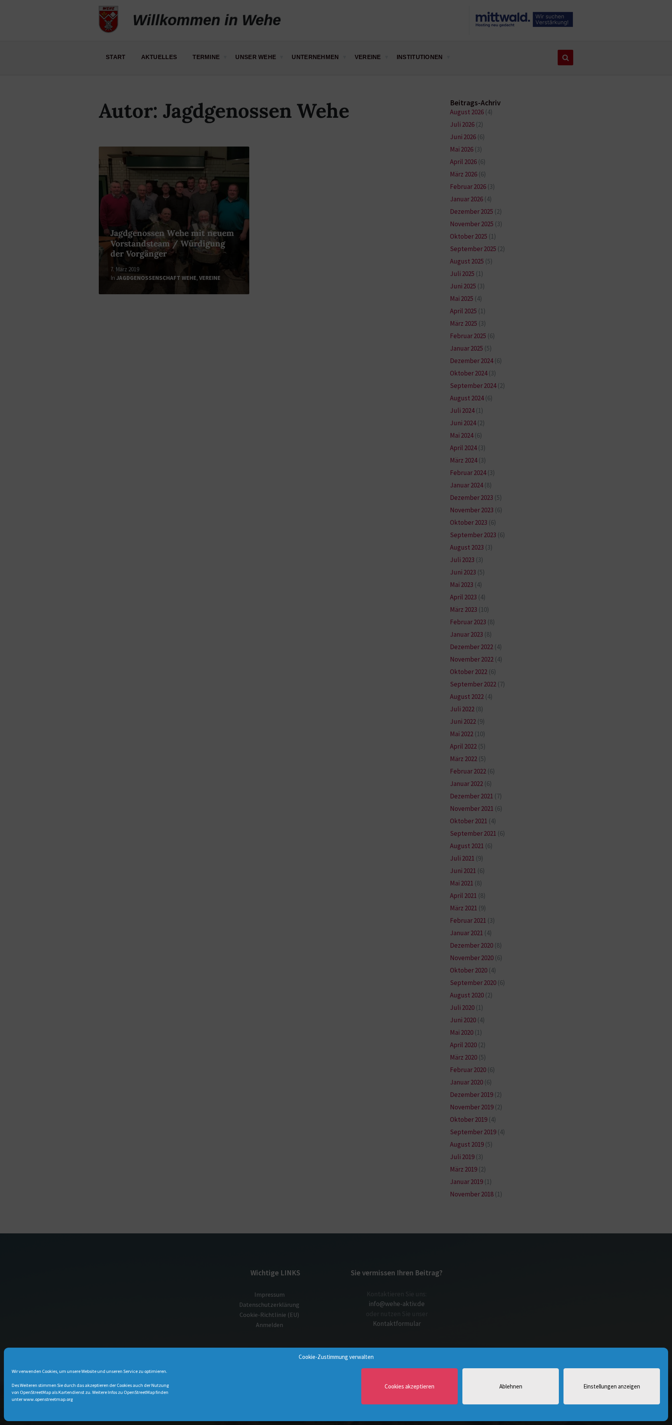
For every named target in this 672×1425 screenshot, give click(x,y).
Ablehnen (510, 1386)
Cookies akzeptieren (409, 1386)
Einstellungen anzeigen (611, 1386)
